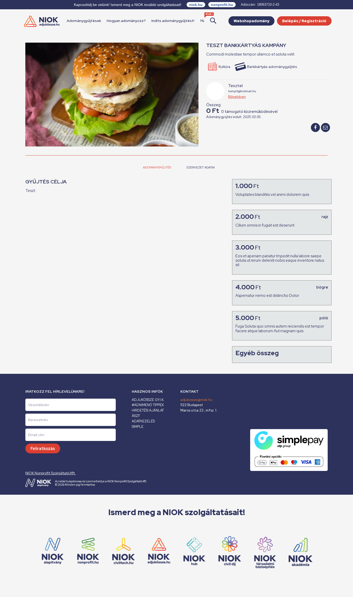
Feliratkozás (42, 448)
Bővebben (237, 96)
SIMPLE (137, 426)
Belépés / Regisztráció (304, 21)
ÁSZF (136, 416)
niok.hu (196, 5)
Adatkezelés (143, 421)
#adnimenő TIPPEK (148, 405)
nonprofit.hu (222, 5)
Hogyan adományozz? (126, 20)
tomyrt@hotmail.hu (242, 91)
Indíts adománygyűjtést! (172, 20)
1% (202, 20)
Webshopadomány (251, 21)
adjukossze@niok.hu (196, 400)
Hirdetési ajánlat (148, 410)
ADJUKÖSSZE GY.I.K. (148, 400)
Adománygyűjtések (84, 20)
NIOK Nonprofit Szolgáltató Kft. (50, 473)
